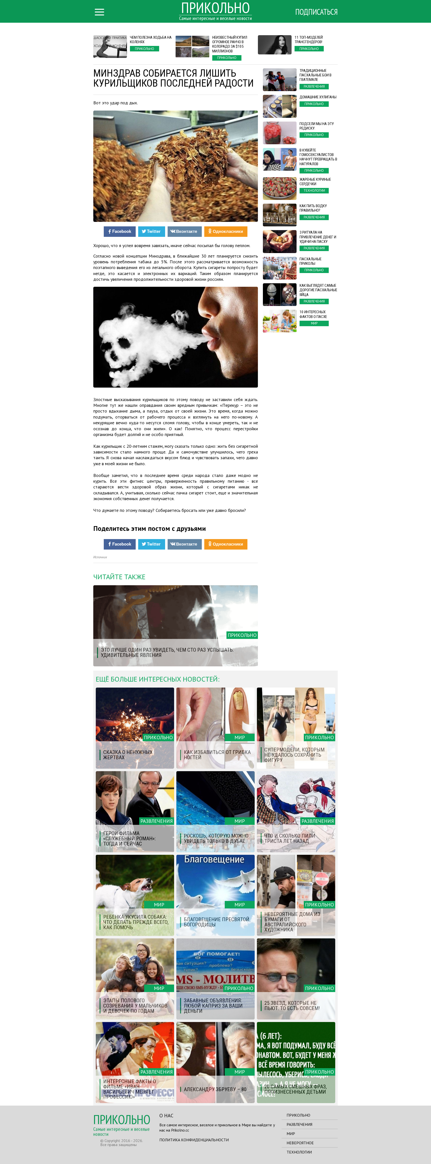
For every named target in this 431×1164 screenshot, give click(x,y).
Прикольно (298, 1115)
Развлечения (299, 1124)
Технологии (299, 1152)
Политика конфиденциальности (194, 1140)
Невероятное (300, 1143)
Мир (291, 1134)
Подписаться (316, 11)
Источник (100, 557)
